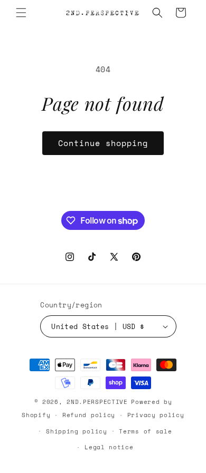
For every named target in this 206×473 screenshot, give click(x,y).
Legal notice (109, 447)
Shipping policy (76, 431)
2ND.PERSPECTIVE (97, 402)
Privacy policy (155, 415)
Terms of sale (145, 431)
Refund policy (88, 415)
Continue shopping (103, 143)
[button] (21, 12)
